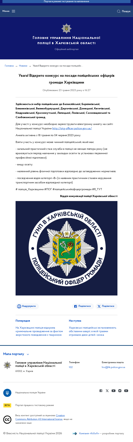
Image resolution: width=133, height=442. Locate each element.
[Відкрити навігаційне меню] (13, 11)
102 (71, 367)
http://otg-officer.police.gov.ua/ (72, 128)
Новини (23, 66)
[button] (16, 354)
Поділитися (85, 306)
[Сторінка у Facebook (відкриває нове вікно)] (101, 391)
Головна (9, 66)
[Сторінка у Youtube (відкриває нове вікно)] (113, 391)
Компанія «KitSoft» (89, 433)
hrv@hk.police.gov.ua (113, 367)
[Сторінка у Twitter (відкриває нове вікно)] (107, 391)
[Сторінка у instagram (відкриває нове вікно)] (120, 391)
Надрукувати (29, 306)
